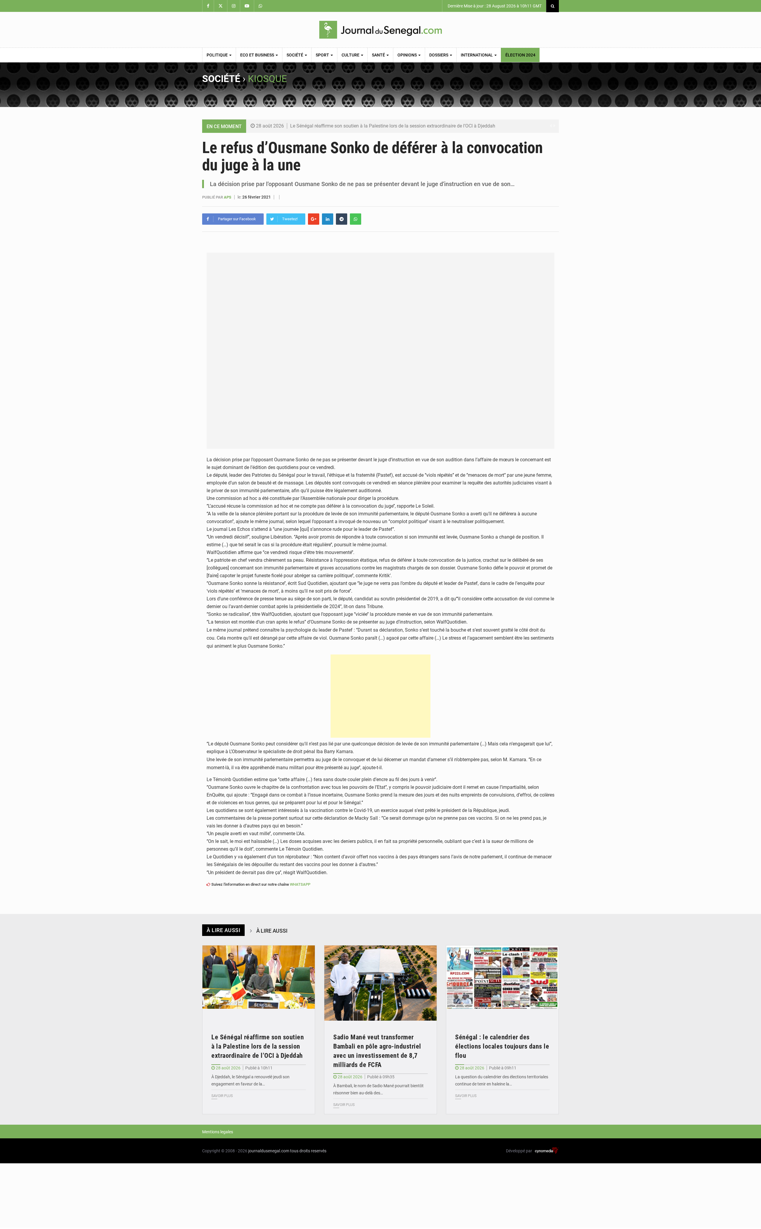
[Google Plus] (313, 219)
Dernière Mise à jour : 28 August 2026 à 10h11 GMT (494, 6)
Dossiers (439, 55)
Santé (379, 55)
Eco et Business (257, 55)
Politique (218, 55)
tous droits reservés (308, 1150)
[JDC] (380, 30)
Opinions (407, 55)
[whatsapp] (355, 219)
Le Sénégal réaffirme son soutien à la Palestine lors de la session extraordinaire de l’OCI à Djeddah (392, 126)
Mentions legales (217, 1131)
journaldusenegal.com (268, 1150)
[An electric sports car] (258, 983)
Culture (351, 55)
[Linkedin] (327, 219)
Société (295, 55)
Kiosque (267, 78)
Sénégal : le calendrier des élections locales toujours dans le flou (502, 1046)
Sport (323, 55)
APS (228, 197)
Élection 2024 (520, 55)
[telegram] (341, 219)
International (477, 55)
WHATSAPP (300, 884)
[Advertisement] (380, 696)
